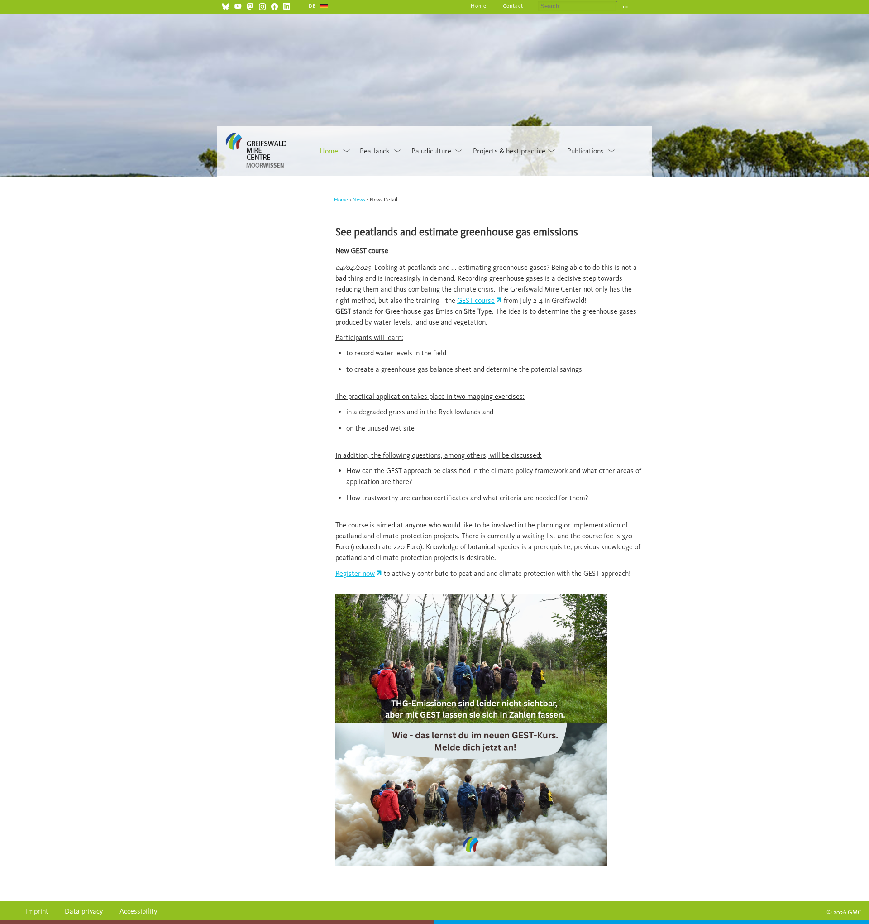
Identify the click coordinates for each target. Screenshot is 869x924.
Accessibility (138, 911)
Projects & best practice (509, 151)
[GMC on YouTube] (238, 5)
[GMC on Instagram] (262, 5)
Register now (355, 573)
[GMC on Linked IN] (287, 5)
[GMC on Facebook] (274, 5)
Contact (513, 6)
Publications (585, 151)
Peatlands (375, 151)
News (359, 199)
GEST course (476, 300)
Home (479, 6)
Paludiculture (431, 151)
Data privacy (84, 911)
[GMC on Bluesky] (225, 5)
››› (625, 6)
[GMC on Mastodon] (250, 5)
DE (312, 6)
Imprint (37, 911)
